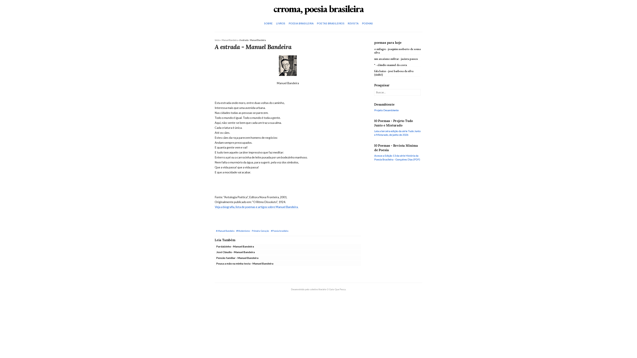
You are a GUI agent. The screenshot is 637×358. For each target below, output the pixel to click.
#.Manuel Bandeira (225, 231)
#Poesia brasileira (279, 231)
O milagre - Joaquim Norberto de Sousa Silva (397, 50)
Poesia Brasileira (301, 23)
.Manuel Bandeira (229, 40)
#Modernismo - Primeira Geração (253, 231)
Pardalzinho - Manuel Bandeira (235, 246)
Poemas (367, 23)
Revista (353, 23)
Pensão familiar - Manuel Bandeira (237, 257)
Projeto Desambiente (386, 110)
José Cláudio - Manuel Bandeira (235, 252)
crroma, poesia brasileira (318, 8)
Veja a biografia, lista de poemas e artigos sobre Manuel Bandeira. (256, 207)
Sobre (268, 23)
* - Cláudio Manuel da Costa (390, 65)
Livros (280, 23)
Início (217, 40)
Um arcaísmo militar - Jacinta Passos (396, 59)
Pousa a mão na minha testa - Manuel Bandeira (244, 263)
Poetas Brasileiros (330, 23)
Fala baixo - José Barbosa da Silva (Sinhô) (393, 72)
